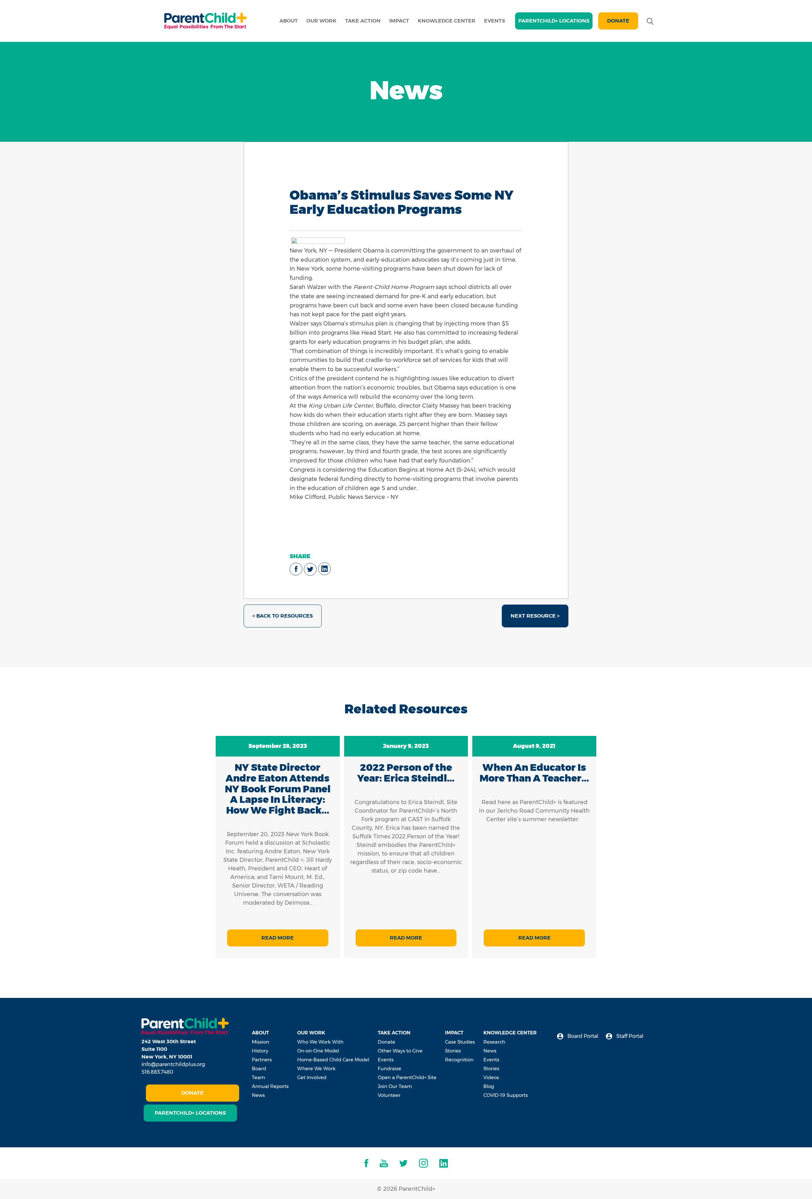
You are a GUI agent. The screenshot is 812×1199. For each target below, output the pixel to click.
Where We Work (316, 1068)
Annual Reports (270, 1086)
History (260, 1051)
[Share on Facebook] (296, 569)
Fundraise (389, 1068)
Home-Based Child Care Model (333, 1060)
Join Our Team (395, 1086)
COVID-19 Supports (505, 1095)
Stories (453, 1051)
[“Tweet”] (310, 569)
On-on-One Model (318, 1051)
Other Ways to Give (400, 1051)
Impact (399, 21)
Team (258, 1077)
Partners (262, 1060)
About (288, 21)
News (258, 1095)
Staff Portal (629, 1036)
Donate (618, 21)
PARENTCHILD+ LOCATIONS (553, 21)
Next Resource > (535, 616)
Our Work (321, 21)
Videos (491, 1077)
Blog (488, 1086)
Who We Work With (320, 1042)
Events (494, 21)
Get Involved (311, 1077)
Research (494, 1042)
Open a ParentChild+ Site (407, 1077)
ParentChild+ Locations (190, 1113)
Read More (277, 938)
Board (259, 1068)
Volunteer (389, 1095)
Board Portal (582, 1036)
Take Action (363, 21)
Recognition (459, 1060)
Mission (260, 1042)
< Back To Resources (282, 616)
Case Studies (460, 1042)
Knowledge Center (446, 21)
